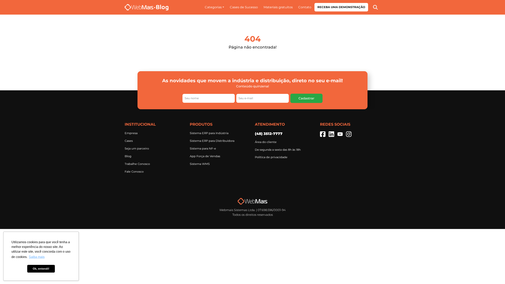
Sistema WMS (200, 164)
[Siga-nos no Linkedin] (331, 134)
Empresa (131, 133)
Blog (128, 156)
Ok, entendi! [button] (41, 268)
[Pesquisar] (375, 7)
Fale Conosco (134, 171)
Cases (129, 141)
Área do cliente (266, 142)
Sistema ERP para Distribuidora (212, 141)
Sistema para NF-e (203, 148)
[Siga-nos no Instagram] (349, 134)
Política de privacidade (271, 157)
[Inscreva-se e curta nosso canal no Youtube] (340, 134)
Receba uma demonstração (341, 7)
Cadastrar (306, 98)
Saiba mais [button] (37, 257)
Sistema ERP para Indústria (209, 133)
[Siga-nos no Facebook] (322, 134)
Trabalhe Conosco (137, 164)
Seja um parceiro (137, 148)
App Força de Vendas (205, 156)
